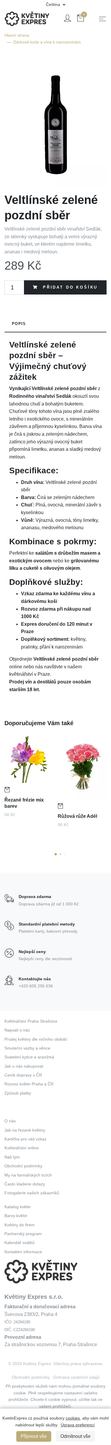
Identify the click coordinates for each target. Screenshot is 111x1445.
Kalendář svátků (19, 1242)
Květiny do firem (19, 1224)
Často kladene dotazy (24, 1184)
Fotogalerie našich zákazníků (31, 1192)
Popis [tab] (19, 323)
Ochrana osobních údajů (76, 1377)
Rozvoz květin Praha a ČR (29, 1084)
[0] (80, 19)
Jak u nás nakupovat (23, 1066)
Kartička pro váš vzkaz (25, 1139)
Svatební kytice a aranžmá (29, 1057)
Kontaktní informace (23, 1251)
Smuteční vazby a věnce (27, 1048)
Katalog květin (17, 1206)
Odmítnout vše (75, 1436)
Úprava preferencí (78, 1425)
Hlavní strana (16, 35)
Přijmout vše (34, 1436)
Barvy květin (15, 1215)
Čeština (53, 4)
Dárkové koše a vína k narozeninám (47, 42)
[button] (55, 854)
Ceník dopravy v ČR (23, 1075)
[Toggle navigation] (102, 19)
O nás (10, 1121)
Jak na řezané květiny (24, 1130)
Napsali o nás (17, 1030)
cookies (73, 1418)
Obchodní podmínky (23, 1166)
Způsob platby (17, 1093)
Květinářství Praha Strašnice (30, 1021)
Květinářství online (21, 1147)
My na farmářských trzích (28, 1175)
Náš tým (12, 1157)
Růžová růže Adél (77, 816)
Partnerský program (23, 1233)
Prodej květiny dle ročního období (35, 1039)
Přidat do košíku (69, 287)
